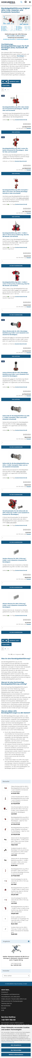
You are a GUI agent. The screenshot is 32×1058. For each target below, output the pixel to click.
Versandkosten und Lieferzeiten (10, 996)
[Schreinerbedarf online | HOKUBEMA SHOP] (7, 2)
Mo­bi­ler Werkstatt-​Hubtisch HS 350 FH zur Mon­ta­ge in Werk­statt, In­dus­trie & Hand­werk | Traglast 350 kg (16, 958)
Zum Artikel (16, 132)
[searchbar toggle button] (21, 2)
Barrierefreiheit (5, 1005)
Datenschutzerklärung (7, 1041)
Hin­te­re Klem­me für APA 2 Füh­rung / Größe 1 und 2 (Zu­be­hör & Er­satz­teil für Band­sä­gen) (15, 605)
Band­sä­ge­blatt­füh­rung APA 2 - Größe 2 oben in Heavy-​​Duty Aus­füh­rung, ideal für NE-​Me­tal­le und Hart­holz (16, 234)
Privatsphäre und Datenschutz (10, 994)
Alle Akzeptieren (16, 1045)
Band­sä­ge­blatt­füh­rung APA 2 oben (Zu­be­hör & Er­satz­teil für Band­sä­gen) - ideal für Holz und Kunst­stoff (16, 108)
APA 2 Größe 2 (20, 36)
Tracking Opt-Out (6, 1003)
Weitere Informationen (16, 1054)
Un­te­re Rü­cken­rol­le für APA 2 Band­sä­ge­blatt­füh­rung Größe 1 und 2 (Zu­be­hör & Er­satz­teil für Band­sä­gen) (16, 374)
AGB (2, 1010)
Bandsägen (20, 56)
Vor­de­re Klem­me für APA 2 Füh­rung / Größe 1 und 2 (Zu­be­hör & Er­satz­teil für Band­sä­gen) (15, 560)
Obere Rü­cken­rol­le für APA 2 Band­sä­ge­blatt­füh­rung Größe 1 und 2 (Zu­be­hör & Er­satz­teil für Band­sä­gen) (16, 332)
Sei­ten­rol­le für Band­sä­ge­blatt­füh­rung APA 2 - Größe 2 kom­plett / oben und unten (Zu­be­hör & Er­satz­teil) (16, 417)
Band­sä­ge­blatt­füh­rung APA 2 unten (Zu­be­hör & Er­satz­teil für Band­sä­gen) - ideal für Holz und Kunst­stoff (15, 150)
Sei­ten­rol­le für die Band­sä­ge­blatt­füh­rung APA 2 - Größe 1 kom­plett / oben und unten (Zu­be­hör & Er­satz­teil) (16, 465)
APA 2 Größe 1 (11, 36)
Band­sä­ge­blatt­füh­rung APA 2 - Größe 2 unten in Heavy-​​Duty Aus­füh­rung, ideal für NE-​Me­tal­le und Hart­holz (16, 283)
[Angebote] (28, 941)
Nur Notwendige (16, 1050)
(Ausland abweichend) (21, 119)
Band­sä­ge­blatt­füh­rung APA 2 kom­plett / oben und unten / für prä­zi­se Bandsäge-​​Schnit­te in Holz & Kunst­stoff (15, 191)
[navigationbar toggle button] (30, 2)
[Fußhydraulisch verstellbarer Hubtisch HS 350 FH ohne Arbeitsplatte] (16, 949)
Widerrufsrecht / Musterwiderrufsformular (14, 999)
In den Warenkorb (16, 265)
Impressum (4, 992)
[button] (3, 81)
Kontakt (3, 1008)
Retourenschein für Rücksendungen (12, 1001)
